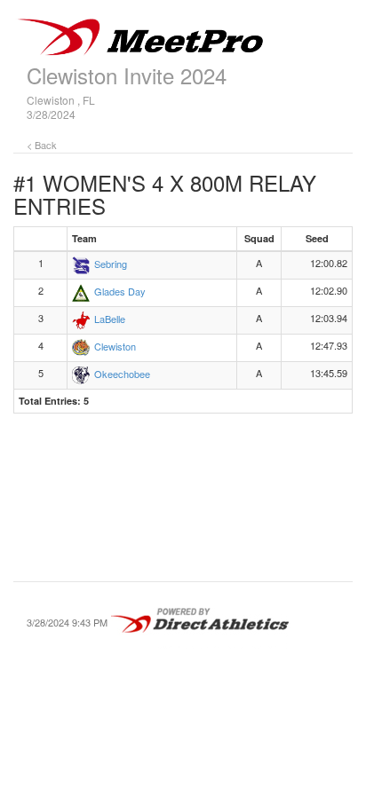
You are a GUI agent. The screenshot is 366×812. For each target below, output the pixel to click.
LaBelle (109, 318)
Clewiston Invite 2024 (127, 75)
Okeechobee (122, 374)
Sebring (110, 263)
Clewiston (115, 346)
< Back (42, 145)
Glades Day (120, 291)
